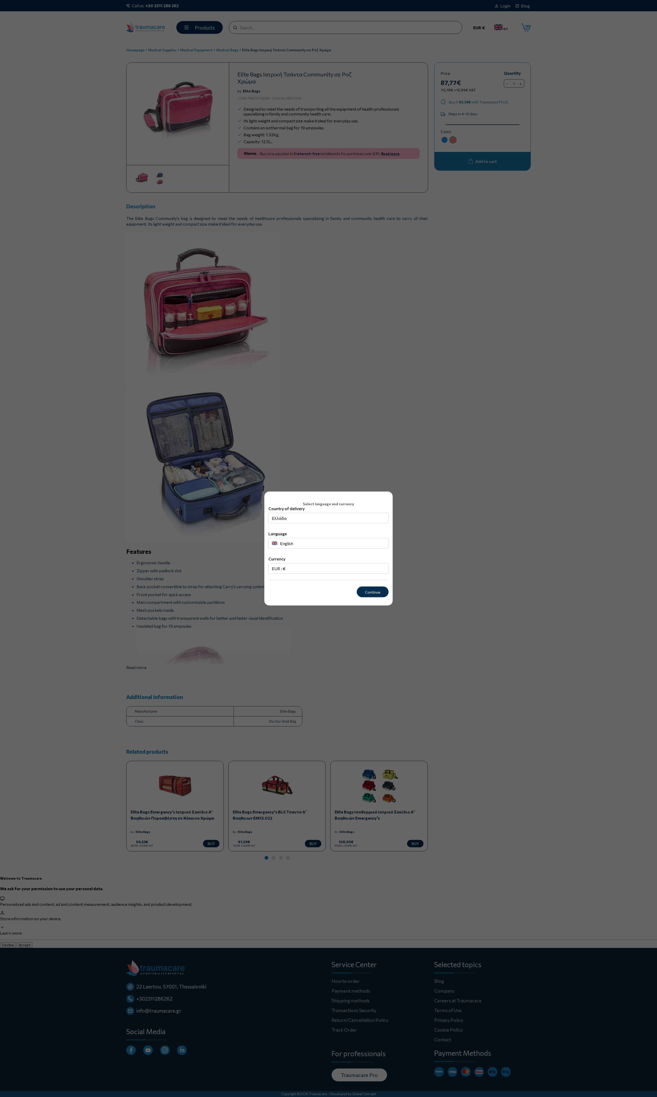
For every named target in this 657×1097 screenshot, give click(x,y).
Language (277, 533)
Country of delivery (286, 508)
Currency (276, 558)
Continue (372, 592)
